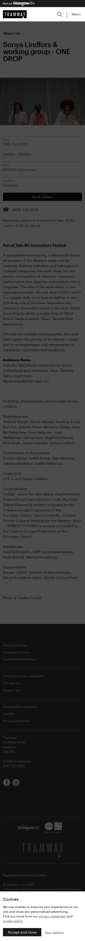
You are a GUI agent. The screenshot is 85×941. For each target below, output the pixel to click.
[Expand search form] (59, 14)
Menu (76, 14)
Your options (54, 932)
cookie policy (12, 921)
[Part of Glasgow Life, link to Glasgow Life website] (19, 4)
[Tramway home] (15, 14)
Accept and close (22, 932)
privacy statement (52, 916)
